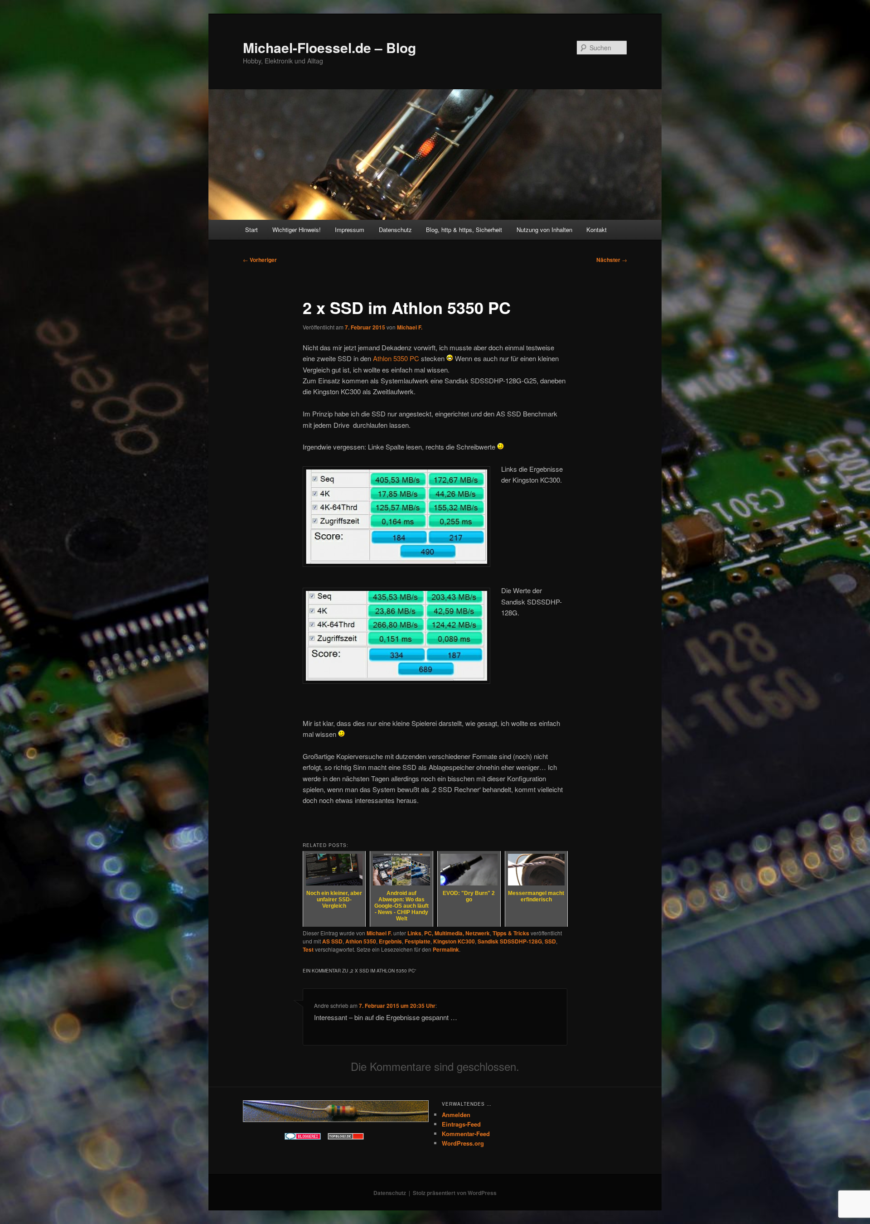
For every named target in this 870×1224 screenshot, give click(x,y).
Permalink (446, 949)
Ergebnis (390, 941)
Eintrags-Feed (461, 1124)
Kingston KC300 (454, 941)
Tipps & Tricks (511, 933)
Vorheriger (260, 260)
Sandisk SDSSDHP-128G (510, 941)
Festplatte (417, 941)
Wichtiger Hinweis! (296, 229)
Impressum (349, 229)
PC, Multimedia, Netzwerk (457, 933)
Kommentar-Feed (466, 1133)
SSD (550, 941)
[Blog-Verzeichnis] (303, 1137)
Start (251, 229)
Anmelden (456, 1114)
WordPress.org (463, 1143)
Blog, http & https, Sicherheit (464, 229)
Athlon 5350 (360, 941)
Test (308, 949)
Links (414, 933)
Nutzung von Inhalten (544, 229)
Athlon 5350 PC (396, 358)
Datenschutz (395, 229)
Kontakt (596, 229)
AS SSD (332, 941)
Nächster (611, 260)
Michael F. (409, 327)
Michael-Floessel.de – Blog (329, 47)
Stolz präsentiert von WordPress (455, 1193)
